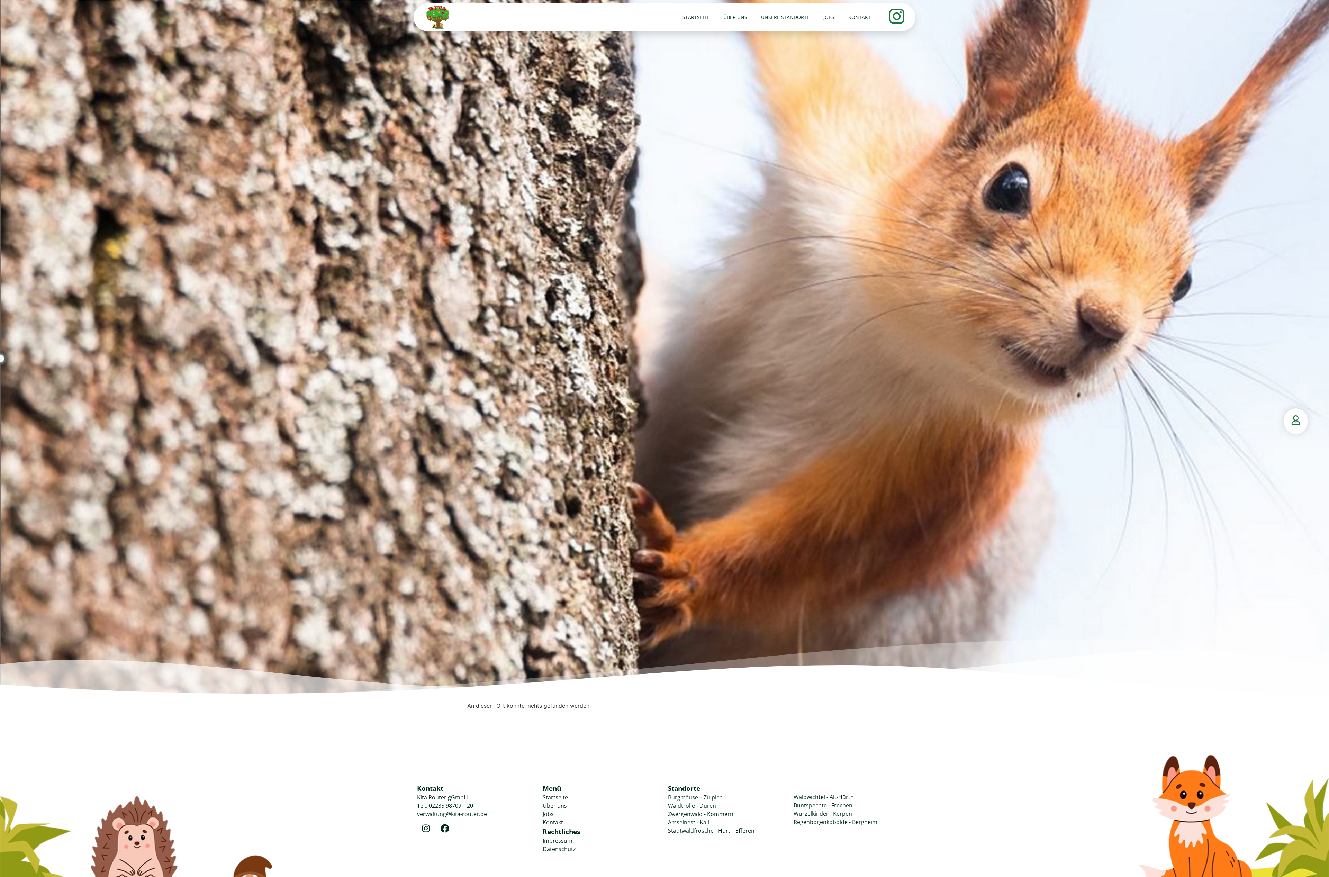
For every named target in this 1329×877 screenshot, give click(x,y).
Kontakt (859, 17)
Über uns (735, 17)
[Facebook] (444, 828)
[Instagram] (425, 828)
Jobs (828, 17)
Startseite (695, 17)
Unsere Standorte (785, 17)
